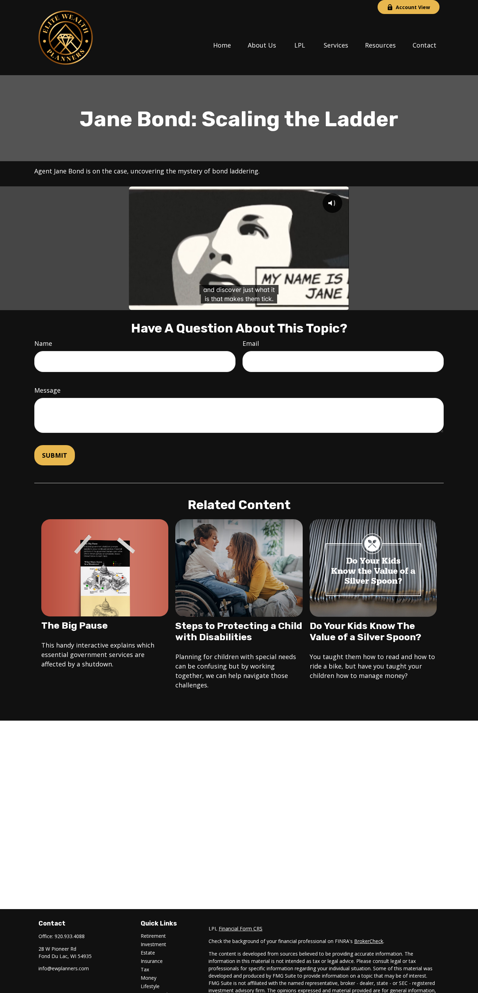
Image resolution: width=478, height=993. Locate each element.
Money (148, 977)
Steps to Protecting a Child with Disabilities (238, 631)
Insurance (152, 961)
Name (43, 343)
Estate (148, 952)
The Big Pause (74, 625)
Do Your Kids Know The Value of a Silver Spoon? (365, 631)
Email (250, 343)
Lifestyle (150, 986)
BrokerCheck (368, 941)
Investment (153, 944)
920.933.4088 (70, 936)
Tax (145, 969)
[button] (222, 44)
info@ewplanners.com (63, 968)
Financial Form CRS (240, 928)
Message (47, 390)
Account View (413, 7)
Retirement (153, 936)
